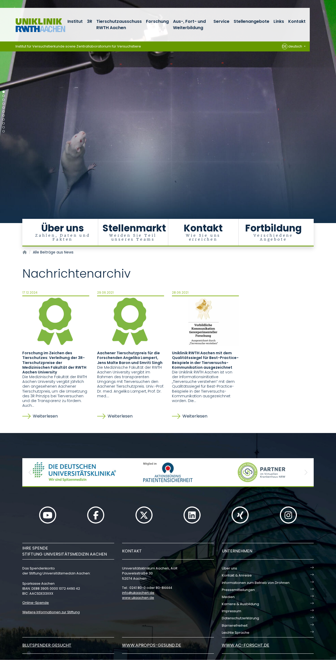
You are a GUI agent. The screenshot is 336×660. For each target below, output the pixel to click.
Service (221, 21)
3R (89, 21)
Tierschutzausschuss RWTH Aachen (119, 24)
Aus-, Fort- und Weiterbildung (189, 24)
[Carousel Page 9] (3, 123)
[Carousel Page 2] (3, 96)
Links (279, 21)
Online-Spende (35, 602)
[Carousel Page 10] (3, 127)
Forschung (157, 21)
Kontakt (297, 21)
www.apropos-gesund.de (151, 645)
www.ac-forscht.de (245, 645)
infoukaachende (138, 592)
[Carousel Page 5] (3, 108)
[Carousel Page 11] (3, 131)
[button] (30, 472)
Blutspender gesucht (46, 645)
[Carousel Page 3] (3, 100)
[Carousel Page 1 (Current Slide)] (3, 92)
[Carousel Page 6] (3, 111)
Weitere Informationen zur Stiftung (51, 612)
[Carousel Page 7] (3, 115)
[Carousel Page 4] (3, 104)
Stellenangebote (251, 21)
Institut (75, 21)
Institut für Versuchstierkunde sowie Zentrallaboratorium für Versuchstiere (78, 46)
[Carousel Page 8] (3, 119)
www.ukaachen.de (138, 597)
